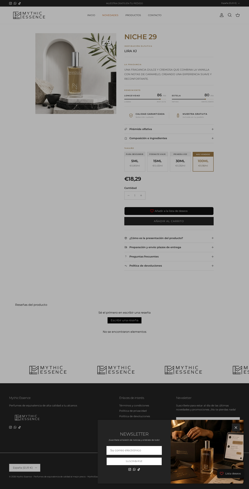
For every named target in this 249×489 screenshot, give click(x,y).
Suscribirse (134, 461)
